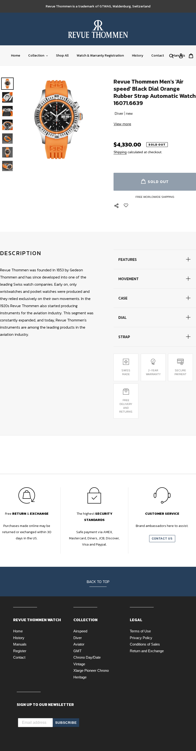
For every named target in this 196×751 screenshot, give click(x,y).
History (18, 638)
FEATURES (127, 259)
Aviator (78, 644)
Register (19, 651)
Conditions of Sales (145, 644)
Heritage (80, 677)
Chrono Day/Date (87, 657)
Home (18, 631)
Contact (19, 657)
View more (122, 124)
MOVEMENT (128, 279)
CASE (122, 298)
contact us (162, 538)
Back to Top (98, 581)
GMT (77, 651)
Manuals (20, 644)
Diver (77, 638)
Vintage (79, 664)
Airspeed (80, 631)
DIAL (122, 317)
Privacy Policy (141, 638)
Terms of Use (140, 631)
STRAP (124, 337)
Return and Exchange (147, 651)
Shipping (120, 152)
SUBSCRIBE (66, 723)
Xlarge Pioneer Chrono (91, 670)
